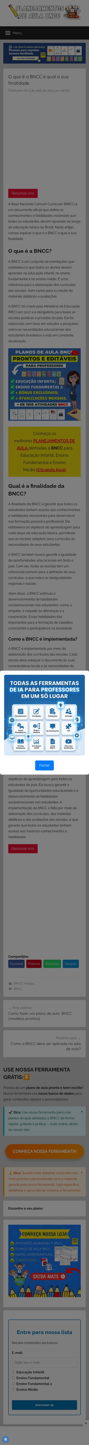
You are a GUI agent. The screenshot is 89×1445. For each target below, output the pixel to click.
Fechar (44, 765)
